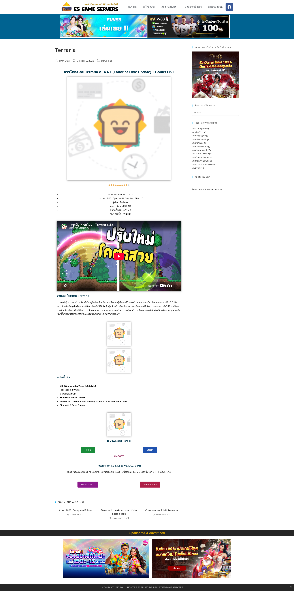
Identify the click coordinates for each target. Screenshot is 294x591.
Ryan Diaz (64, 60)
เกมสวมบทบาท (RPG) (201, 150)
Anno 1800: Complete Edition (75, 510)
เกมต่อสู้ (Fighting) (200, 135)
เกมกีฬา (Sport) (199, 142)
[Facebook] (229, 7)
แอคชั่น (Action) (199, 132)
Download (106, 60)
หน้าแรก (132, 7)
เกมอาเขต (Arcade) (200, 128)
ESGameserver (215, 189)
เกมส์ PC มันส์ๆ (168, 7)
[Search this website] (215, 112)
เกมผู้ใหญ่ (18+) (198, 168)
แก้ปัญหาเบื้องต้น (193, 7)
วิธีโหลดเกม (149, 7)
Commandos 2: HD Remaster (162, 510)
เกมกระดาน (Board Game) (203, 164)
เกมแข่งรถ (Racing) (200, 139)
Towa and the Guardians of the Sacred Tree (119, 512)
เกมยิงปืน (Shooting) (201, 146)
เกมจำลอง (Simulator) (201, 157)
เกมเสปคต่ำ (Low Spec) (202, 160)
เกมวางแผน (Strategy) (201, 153)
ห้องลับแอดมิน (215, 7)
